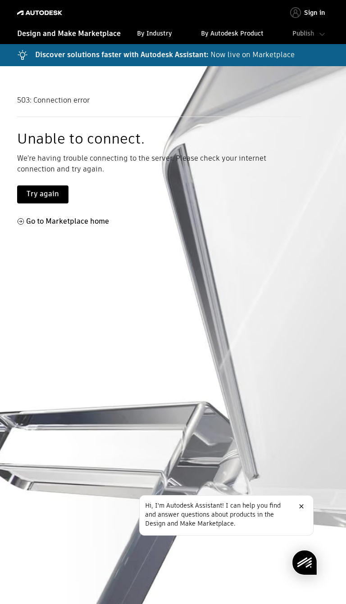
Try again (43, 194)
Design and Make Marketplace (69, 33)
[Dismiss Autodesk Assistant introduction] (301, 506)
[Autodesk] (40, 13)
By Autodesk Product (232, 33)
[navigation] (172, 35)
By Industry (154, 33)
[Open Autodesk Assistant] (304, 562)
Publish (303, 33)
